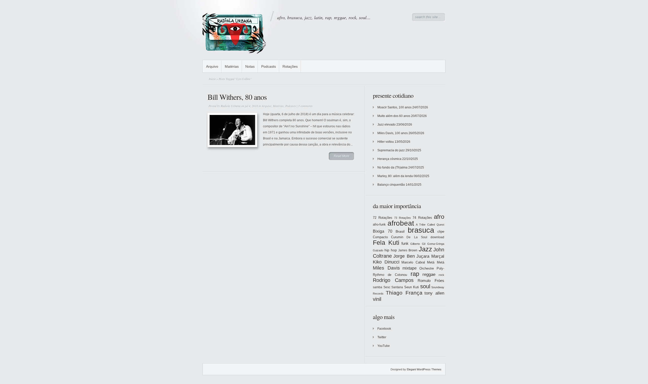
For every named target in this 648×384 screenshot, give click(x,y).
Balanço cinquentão (391, 184)
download (437, 237)
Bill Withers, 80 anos (237, 97)
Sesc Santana (393, 287)
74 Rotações (422, 218)
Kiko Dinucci (386, 262)
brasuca (421, 230)
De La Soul (417, 237)
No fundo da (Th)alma (392, 167)
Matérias (232, 66)
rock (441, 274)
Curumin (397, 237)
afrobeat (401, 223)
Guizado (378, 250)
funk (405, 244)
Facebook (384, 328)
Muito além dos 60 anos (393, 116)
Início (212, 79)
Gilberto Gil (417, 243)
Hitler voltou (385, 141)
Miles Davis (386, 268)
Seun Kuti (411, 287)
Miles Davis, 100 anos (392, 133)
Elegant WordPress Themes (424, 369)
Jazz (425, 249)
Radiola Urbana (230, 106)
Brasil (400, 231)
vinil (377, 299)
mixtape (409, 268)
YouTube (383, 346)
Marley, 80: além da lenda (395, 176)
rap (415, 274)
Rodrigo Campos (393, 280)
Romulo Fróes (431, 281)
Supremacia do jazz (391, 150)
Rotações (290, 66)
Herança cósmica (389, 159)
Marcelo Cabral (413, 262)
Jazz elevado (386, 124)
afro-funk (379, 224)
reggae (428, 274)
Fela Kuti (386, 242)
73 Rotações (402, 217)
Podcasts (268, 66)
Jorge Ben (404, 256)
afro (439, 216)
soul (425, 286)
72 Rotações (382, 218)
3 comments (305, 106)
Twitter (381, 337)
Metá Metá (435, 262)
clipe (440, 231)
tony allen (434, 293)
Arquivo (212, 66)
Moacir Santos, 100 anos (394, 107)
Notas (250, 66)
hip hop (390, 250)
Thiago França (404, 293)
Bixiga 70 (382, 231)
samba (377, 287)
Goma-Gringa (435, 243)
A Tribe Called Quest (430, 224)
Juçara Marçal (430, 256)
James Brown (407, 250)
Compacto (380, 237)
